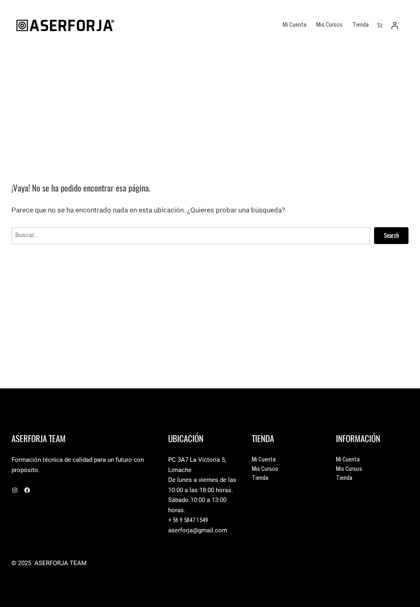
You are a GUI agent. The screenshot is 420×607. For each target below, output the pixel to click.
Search (391, 235)
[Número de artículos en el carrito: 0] (379, 25)
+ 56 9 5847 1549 (188, 520)
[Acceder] (395, 25)
